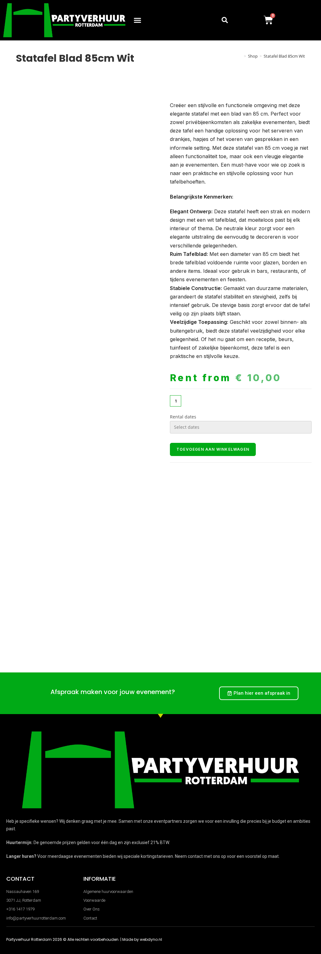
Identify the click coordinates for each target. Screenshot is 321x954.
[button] (138, 20)
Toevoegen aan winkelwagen (212, 449)
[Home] (240, 56)
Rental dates (183, 417)
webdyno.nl (151, 939)
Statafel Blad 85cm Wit (284, 56)
